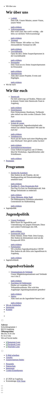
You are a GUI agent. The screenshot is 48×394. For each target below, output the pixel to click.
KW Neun (21, 381)
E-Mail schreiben (12, 355)
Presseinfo (10, 364)
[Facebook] (13, 344)
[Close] (2, 390)
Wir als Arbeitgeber (13, 305)
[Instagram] (13, 342)
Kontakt (9, 309)
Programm (10, 161)
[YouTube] (13, 347)
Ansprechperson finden (15, 360)
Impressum (10, 368)
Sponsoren (10, 307)
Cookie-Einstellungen (14, 370)
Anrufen (9, 357)
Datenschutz (11, 366)
